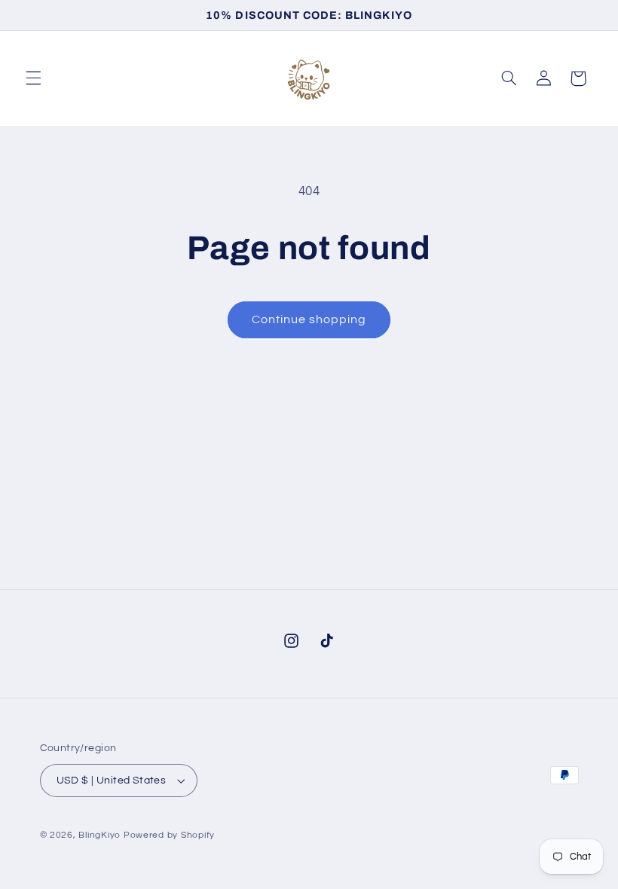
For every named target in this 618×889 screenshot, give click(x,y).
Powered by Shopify (169, 835)
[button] (33, 78)
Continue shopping (309, 319)
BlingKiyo (99, 835)
